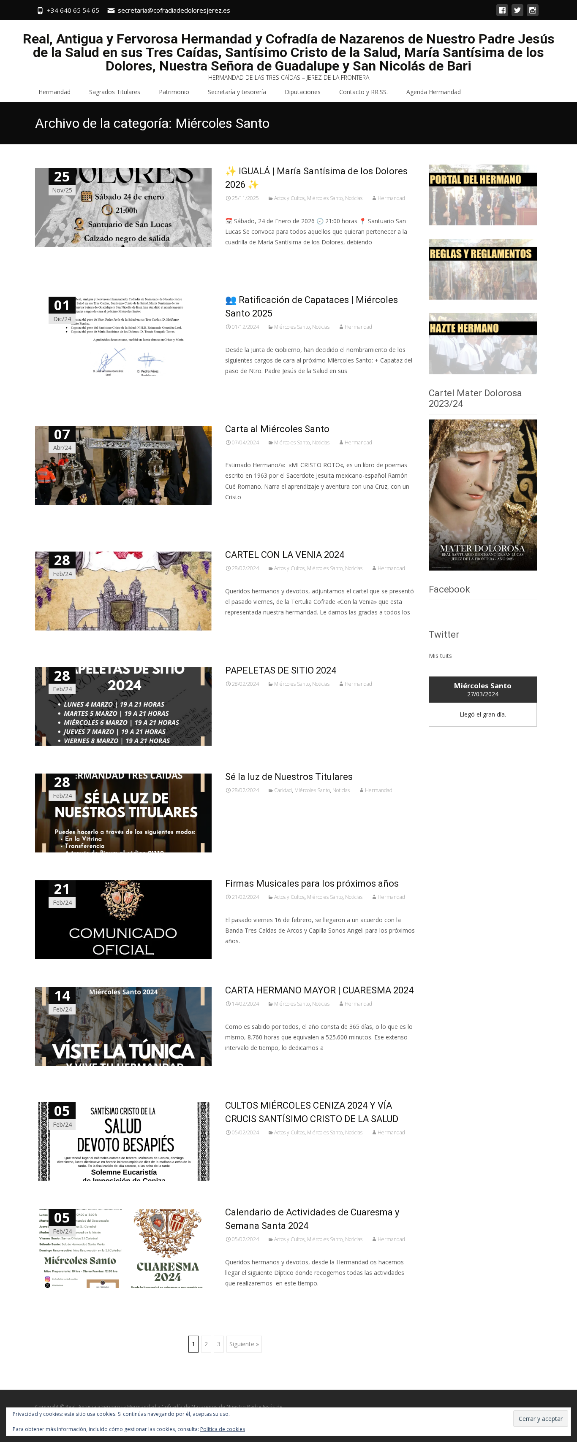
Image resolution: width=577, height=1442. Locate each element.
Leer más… (242, 258)
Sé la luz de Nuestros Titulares (289, 776)
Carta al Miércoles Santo (277, 429)
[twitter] (517, 14)
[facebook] (502, 14)
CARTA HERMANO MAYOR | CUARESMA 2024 (319, 990)
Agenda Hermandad (433, 92)
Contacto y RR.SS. (363, 92)
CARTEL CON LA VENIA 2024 (284, 554)
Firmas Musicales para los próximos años (312, 883)
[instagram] (533, 14)
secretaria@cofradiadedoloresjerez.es (174, 10)
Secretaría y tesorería (237, 92)
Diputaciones (303, 92)
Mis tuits (440, 656)
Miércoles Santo (325, 198)
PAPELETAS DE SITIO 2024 (280, 670)
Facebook (449, 589)
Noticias (353, 198)
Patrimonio (174, 92)
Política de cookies (222, 1429)
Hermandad (54, 92)
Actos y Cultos (289, 198)
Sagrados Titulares (114, 92)
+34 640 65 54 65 (73, 10)
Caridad (283, 790)
